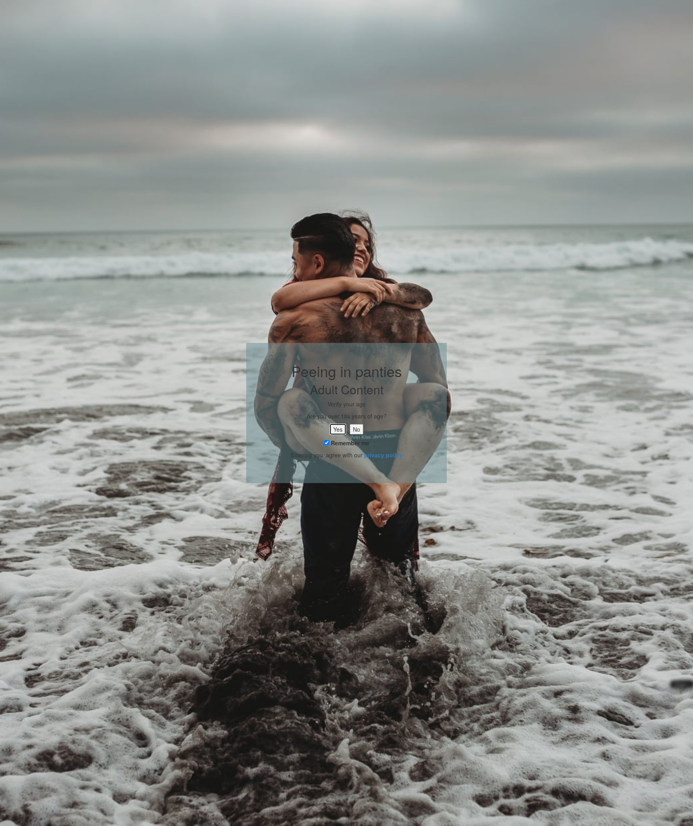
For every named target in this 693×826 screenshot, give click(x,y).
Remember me (349, 443)
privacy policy (383, 455)
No (356, 429)
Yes (337, 429)
